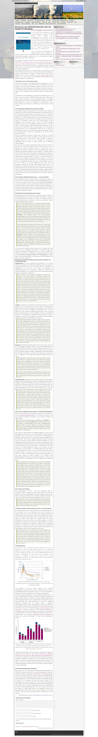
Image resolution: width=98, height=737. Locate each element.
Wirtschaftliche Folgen (51, 23)
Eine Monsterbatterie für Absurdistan (45, 728)
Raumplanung (70, 22)
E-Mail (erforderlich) (37, 713)
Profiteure (63, 22)
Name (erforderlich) (36, 710)
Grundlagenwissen (19, 22)
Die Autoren (22, 3)
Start (16, 3)
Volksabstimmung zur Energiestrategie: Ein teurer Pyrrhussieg (68, 32)
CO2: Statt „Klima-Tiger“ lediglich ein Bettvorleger (71, 59)
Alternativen (23, 20)
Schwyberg (17, 23)
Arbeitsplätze (30, 20)
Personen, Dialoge (56, 22)
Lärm (49, 22)
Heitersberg (27, 22)
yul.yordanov (80, 734)
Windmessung (41, 23)
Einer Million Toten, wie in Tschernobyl (41, 614)
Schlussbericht (39, 34)
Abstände (17, 20)
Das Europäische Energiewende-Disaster (58, 734)
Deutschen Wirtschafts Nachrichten (27, 415)
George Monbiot (46, 673)
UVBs (36, 23)
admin (56, 48)
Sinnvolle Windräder (25, 23)
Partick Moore (38, 673)
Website (34, 716)
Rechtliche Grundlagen (31, 3)
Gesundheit (71, 20)
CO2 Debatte (48, 20)
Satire (75, 22)
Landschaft (44, 22)
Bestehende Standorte (39, 20)
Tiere (33, 23)
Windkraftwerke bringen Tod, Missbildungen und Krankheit (67, 36)
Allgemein (26, 695)
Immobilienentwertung (36, 22)
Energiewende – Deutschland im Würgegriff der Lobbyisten (27, 726)
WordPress (71, 734)
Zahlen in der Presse (61, 23)
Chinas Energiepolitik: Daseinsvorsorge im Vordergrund (66, 38)
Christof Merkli (33, 30)
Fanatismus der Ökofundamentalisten (60, 20)
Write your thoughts (19, 699)
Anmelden (73, 63)
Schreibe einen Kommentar (48, 30)
